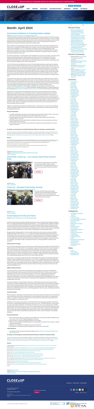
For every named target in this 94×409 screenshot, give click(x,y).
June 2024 (73, 114)
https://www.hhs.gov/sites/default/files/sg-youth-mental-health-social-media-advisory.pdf (40, 358)
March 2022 (74, 150)
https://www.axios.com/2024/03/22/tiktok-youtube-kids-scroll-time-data (22, 352)
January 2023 (74, 137)
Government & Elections (77, 229)
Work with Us (76, 383)
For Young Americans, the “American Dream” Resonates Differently (78, 71)
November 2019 (75, 188)
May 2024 (73, 115)
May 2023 (73, 131)
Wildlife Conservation (32, 152)
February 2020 (74, 183)
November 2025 (75, 92)
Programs (35, 8)
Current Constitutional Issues (78, 219)
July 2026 (73, 83)
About (28, 8)
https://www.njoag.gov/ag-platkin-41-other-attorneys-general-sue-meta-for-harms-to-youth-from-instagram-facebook (32, 346)
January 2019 (74, 201)
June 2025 (73, 99)
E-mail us (37, 392)
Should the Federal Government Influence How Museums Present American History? (79, 50)
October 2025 (74, 93)
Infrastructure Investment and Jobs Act (16, 87)
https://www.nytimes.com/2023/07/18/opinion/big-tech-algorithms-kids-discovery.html (28, 355)
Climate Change (15, 152)
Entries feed (74, 251)
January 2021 (74, 169)
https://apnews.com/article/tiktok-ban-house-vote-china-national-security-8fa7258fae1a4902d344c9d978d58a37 (33, 349)
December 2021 (75, 154)
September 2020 (75, 175)
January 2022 (74, 153)
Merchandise (83, 383)
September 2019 (75, 191)
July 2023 (73, 128)
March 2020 (74, 182)
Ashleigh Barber (33, 35)
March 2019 (74, 198)
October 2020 (74, 173)
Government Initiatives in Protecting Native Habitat (28, 33)
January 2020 (74, 185)
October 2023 (74, 124)
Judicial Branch (75, 235)
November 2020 (75, 172)
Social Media (30, 371)
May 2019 (73, 195)
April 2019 (73, 197)
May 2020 (73, 179)
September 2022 (75, 143)
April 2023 (73, 133)
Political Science (75, 241)
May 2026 (73, 84)
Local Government (21, 371)
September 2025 (75, 95)
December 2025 (75, 90)
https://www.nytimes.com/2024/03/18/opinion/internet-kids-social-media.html (27, 350)
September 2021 (75, 159)
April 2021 (73, 165)
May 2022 (73, 147)
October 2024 (74, 108)
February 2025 (74, 103)
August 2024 (74, 111)
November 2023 (75, 122)
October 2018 (74, 205)
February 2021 (74, 167)
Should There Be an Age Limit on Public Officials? (79, 62)
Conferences (67, 8)
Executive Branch (75, 226)
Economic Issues (75, 220)
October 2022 (74, 141)
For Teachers (43, 8)
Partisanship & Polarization (77, 239)
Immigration (74, 233)
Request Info (77, 5)
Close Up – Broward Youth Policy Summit (24, 187)
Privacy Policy (83, 392)
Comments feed (75, 253)
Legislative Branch (75, 236)
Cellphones (13, 371)
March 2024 (74, 118)
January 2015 (74, 208)
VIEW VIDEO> (38, 171)
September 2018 (75, 207)
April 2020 (73, 181)
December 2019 (75, 186)
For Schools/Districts (56, 8)
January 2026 (74, 89)
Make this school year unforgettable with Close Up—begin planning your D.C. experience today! (47, 1)
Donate (70, 5)
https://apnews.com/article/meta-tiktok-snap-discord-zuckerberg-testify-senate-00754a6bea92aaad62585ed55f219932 (34, 347)
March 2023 (74, 134)
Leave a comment (11, 154)
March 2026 (74, 87)
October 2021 (74, 157)
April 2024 (73, 116)
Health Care (74, 231)
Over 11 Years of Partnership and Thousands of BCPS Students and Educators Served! (79, 46)
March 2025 (74, 102)
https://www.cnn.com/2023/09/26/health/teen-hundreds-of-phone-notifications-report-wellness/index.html (29, 364)
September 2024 (75, 109)
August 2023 (74, 127)
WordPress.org (74, 254)
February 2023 (74, 135)
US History (73, 245)
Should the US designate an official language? (78, 58)
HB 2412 (23, 48)
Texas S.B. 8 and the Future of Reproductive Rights (78, 67)
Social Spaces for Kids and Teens (21, 216)
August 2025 (74, 96)
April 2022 (73, 149)
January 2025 (74, 105)
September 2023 (75, 125)
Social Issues (15, 370)
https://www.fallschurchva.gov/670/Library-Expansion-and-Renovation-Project (29, 359)
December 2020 (75, 170)
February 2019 (74, 199)
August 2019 (74, 192)
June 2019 (73, 194)
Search (77, 392)
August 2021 (74, 160)
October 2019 (74, 189)
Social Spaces (37, 371)
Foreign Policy (74, 228)
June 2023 (73, 130)
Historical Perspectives (76, 232)
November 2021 (75, 156)
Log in (72, 250)
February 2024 (74, 119)
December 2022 (75, 138)
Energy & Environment (17, 151)
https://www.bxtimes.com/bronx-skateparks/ (20, 361)
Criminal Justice (75, 217)
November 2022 (75, 140)
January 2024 (74, 121)
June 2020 (73, 178)
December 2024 (75, 106)
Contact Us (69, 383)
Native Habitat (22, 152)
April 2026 (73, 86)
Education (73, 222)
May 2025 (73, 100)
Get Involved (83, 8)
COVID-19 (73, 216)
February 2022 (74, 151)
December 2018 (75, 202)
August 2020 (74, 176)
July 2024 (73, 112)
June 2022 (73, 146)
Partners (75, 8)
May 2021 (73, 163)
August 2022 (74, 144)
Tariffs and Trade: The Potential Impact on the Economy (78, 76)
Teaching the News (75, 244)
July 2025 (73, 98)
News (13, 183)
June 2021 (73, 162)
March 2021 (74, 166)
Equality (73, 225)
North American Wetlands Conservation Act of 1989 (28, 88)
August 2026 (74, 82)
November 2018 (75, 204)
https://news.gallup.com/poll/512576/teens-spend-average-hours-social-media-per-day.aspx (27, 353)
